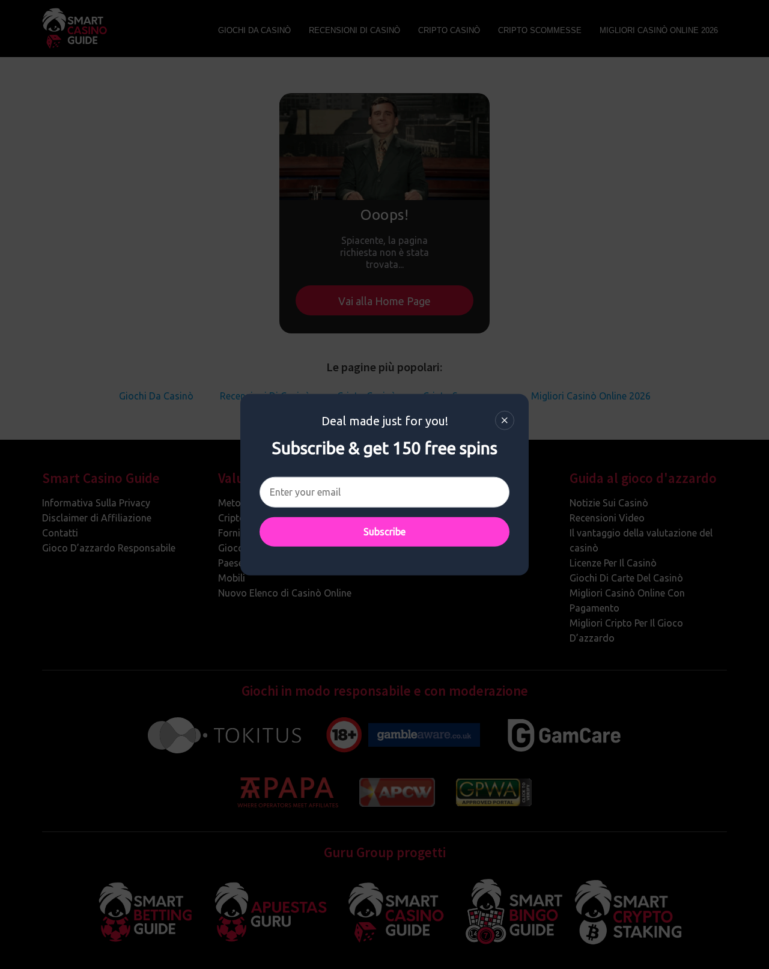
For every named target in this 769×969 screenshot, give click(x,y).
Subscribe (384, 531)
